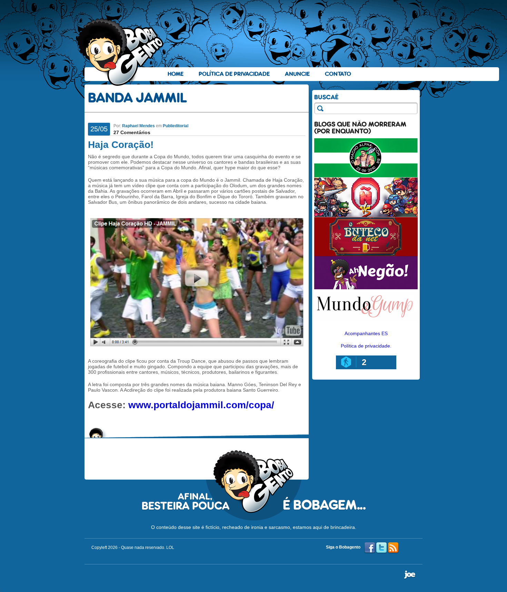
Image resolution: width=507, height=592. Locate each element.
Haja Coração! (120, 144)
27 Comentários (131, 132)
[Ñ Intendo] (366, 215)
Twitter (381, 548)
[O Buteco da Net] (366, 254)
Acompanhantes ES (366, 333)
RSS (393, 548)
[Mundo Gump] (366, 322)
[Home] (121, 52)
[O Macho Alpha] (366, 176)
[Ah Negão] (366, 287)
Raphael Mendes (138, 125)
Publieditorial (175, 125)
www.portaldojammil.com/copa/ (201, 405)
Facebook (370, 548)
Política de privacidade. (366, 346)
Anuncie (297, 74)
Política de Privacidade (234, 74)
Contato (338, 74)
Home (175, 74)
